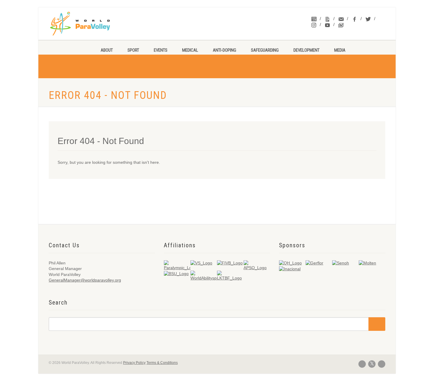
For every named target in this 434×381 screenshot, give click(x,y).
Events (160, 50)
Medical (190, 50)
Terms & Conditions (162, 363)
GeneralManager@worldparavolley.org (85, 280)
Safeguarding (265, 50)
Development (306, 50)
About (107, 50)
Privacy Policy (134, 363)
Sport (133, 50)
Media (339, 50)
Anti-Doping (224, 50)
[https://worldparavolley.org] (87, 23)
